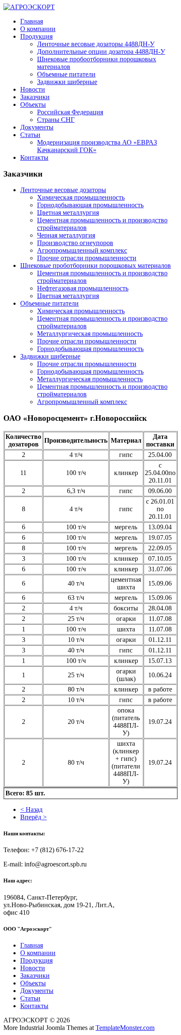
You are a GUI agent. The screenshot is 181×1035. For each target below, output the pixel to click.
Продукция (36, 36)
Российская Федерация (70, 112)
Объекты (33, 104)
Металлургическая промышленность (90, 333)
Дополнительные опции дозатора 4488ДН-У (101, 51)
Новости (32, 89)
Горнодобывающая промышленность (90, 205)
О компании (38, 28)
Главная (31, 21)
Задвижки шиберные (67, 81)
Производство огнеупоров (75, 242)
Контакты (34, 157)
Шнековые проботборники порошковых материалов (95, 265)
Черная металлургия (66, 235)
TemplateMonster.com (125, 1027)
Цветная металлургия (68, 212)
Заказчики (35, 96)
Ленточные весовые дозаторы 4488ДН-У (95, 44)
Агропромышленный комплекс (82, 250)
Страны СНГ (56, 119)
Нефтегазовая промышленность (82, 288)
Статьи (30, 134)
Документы (36, 127)
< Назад (31, 809)
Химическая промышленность (81, 197)
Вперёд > (33, 817)
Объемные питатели (66, 74)
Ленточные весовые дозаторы (63, 189)
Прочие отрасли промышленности (86, 257)
